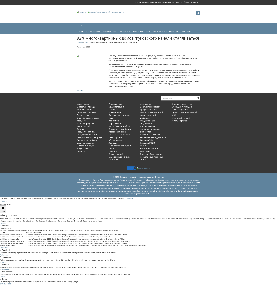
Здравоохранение (117, 131)
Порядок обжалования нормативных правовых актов (151, 157)
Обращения (174, 31)
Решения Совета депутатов (153, 137)
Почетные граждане (86, 112)
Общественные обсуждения (147, 122)
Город (80, 31)
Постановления (147, 126)
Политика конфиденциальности (146, 2)
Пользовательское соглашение (170, 2)
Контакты (113, 159)
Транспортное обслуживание (115, 138)
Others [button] (2, 277)
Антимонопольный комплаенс (149, 150)
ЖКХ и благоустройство (120, 126)
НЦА (111, 118)
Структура (113, 109)
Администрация (93, 31)
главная (80, 26)
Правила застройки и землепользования (87, 141)
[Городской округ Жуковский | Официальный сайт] (107, 12)
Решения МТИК (147, 143)
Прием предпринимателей (184, 112)
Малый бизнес (159, 31)
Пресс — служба (116, 154)
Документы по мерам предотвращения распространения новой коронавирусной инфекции (151, 112)
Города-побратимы (86, 131)
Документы (125, 31)
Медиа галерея (84, 148)
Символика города (86, 106)
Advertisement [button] (5, 269)
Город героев (83, 115)
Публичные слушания (150, 134)
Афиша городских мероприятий (85, 125)
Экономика (114, 120)
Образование (115, 123)
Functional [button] (4, 248)
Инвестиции (186, 31)
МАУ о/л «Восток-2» (181, 118)
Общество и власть (141, 31)
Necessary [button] (3, 223)
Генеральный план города (89, 137)
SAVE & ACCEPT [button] (5, 284)
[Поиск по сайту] (198, 13)
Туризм (80, 129)
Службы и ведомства (182, 104)
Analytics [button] (3, 262)
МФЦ (174, 115)
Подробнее (129, 198)
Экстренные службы (86, 145)
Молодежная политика (119, 157)
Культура (113, 151)
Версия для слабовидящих (192, 2)
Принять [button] (3, 201)
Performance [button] (4, 255)
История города (84, 109)
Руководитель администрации (116, 105)
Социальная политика (119, 134)
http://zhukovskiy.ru (169, 191)
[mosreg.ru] (82, 12)
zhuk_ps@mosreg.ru (140, 185)
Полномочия (115, 112)
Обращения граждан (182, 106)
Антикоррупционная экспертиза (150, 130)
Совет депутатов (110, 31)
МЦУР (143, 145)
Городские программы (87, 134)
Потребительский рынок (121, 129)
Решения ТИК (146, 140)
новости (80, 91)
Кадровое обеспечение (120, 115)
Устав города (83, 104)
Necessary (6, 225)
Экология (113, 143)
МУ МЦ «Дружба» (180, 120)
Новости (81, 151)
